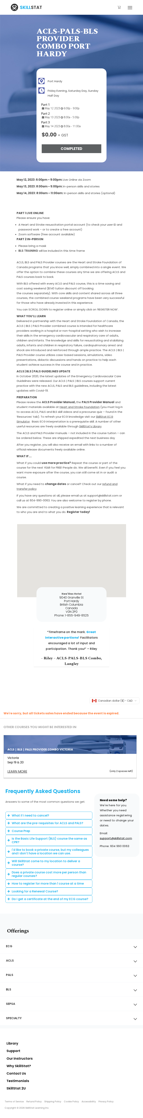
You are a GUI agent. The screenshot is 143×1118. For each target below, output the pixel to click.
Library (12, 1043)
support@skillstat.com (116, 838)
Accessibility (89, 1101)
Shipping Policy (52, 1101)
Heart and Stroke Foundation (80, 407)
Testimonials (18, 1080)
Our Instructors (20, 1058)
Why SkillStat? (19, 1066)
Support (13, 1050)
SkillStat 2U (16, 1088)
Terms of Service (14, 1101)
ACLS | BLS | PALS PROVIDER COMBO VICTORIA (40, 749)
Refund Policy (34, 1101)
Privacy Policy (106, 1101)
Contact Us (16, 1073)
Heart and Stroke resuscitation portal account (53, 225)
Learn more (17, 771)
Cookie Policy (71, 1101)
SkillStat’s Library (90, 426)
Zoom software (29, 234)
